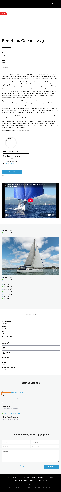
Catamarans (40, 477)
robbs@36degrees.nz (12, 161)
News (25, 480)
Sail (28, 477)
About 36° (22, 477)
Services (15, 477)
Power (33, 477)
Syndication (51, 477)
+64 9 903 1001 (12, 176)
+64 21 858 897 (10, 159)
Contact (31, 480)
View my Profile (9, 163)
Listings (8, 477)
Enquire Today (12, 171)
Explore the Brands (41, 480)
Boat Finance (18, 480)
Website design (41, 487)
